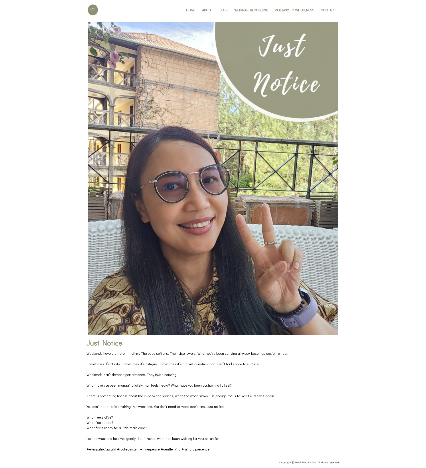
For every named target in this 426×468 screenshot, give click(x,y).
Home (190, 10)
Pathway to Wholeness (294, 10)
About (207, 10)
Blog (224, 10)
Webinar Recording (251, 10)
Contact (328, 10)
